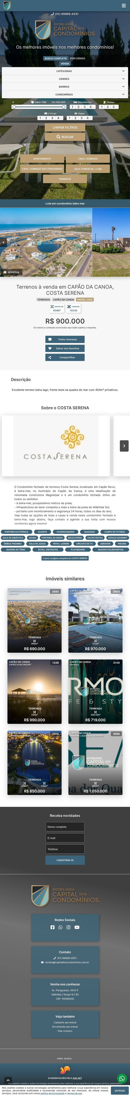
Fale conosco (65, 1030)
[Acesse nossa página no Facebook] (53, 927)
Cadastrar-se (65, 860)
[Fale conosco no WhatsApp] (60, 927)
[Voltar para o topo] (8, 1080)
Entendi (120, 1090)
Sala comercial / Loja (88, 168)
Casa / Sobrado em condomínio (42, 168)
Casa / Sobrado (88, 158)
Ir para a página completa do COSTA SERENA (65, 558)
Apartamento (42, 158)
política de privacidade (52, 1093)
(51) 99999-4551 (67, 14)
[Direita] (126, 242)
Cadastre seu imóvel (65, 1022)
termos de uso (74, 1093)
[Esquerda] (3, 242)
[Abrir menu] (123, 5)
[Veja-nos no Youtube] (76, 927)
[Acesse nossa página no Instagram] (68, 927)
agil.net (77, 1078)
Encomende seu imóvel (65, 1026)
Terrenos (65, 179)
